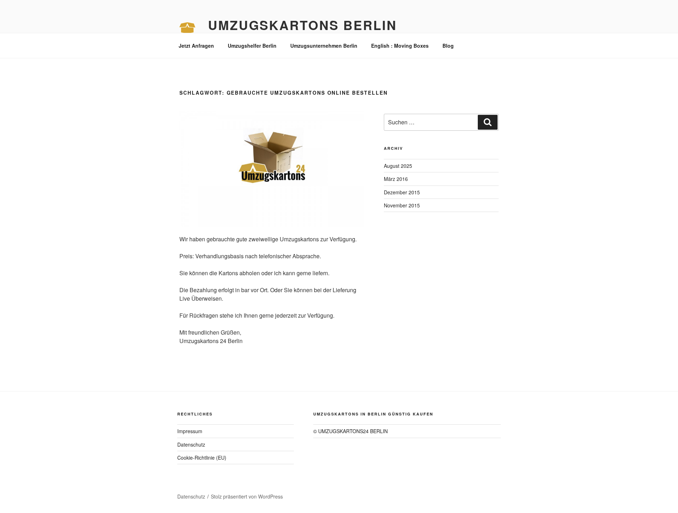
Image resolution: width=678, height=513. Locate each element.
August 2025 (398, 165)
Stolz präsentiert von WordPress (247, 496)
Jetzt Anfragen (196, 45)
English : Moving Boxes (400, 45)
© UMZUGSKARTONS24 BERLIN (350, 431)
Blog (448, 45)
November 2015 (402, 205)
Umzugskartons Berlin (302, 25)
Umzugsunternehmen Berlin (323, 45)
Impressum (189, 431)
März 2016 (396, 178)
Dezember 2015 (402, 192)
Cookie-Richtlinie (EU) (201, 457)
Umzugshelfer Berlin (252, 45)
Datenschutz (191, 444)
